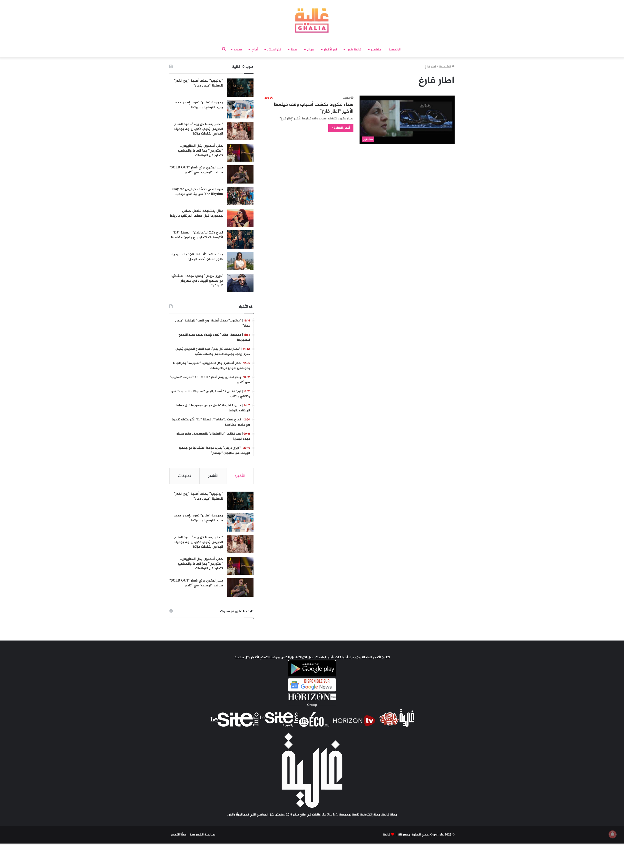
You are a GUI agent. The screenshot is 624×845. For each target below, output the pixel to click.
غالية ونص (354, 49)
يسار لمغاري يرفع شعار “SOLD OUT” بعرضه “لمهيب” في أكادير (196, 170)
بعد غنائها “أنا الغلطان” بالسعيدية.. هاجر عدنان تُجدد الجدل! (196, 257)
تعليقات (184, 476)
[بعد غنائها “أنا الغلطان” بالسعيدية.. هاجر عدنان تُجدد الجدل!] (240, 261)
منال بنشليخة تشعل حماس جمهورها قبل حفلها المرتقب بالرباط (196, 213)
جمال (310, 49)
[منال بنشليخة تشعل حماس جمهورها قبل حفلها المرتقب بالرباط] (240, 218)
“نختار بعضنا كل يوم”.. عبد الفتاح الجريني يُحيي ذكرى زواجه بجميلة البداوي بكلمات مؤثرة (198, 128)
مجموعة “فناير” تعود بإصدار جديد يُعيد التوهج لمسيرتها (198, 105)
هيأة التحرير (178, 834)
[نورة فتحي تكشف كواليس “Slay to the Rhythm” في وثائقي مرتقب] (240, 196)
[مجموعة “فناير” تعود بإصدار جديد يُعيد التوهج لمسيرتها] (240, 109)
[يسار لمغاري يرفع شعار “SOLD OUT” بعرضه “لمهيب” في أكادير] (240, 174)
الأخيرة (240, 476)
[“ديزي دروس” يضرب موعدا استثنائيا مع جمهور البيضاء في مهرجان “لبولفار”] (240, 283)
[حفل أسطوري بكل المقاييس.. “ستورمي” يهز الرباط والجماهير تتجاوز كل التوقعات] (240, 153)
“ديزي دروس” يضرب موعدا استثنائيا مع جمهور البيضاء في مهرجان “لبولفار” (197, 280)
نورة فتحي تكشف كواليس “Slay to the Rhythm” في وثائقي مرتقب (197, 191)
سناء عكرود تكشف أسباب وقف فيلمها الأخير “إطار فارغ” (313, 108)
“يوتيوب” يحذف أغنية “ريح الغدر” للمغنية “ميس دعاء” (198, 83)
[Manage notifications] (612, 834)
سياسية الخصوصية (202, 834)
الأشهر (213, 476)
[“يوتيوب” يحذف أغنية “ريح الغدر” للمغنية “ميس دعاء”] (240, 87)
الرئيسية (394, 49)
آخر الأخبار (330, 49)
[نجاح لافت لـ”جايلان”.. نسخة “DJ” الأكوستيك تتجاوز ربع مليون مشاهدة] (240, 239)
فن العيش (274, 49)
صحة (294, 49)
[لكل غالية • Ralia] (312, 20)
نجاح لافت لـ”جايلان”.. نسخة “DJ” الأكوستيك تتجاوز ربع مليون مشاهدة (197, 235)
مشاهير (376, 49)
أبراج (255, 49)
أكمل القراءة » (341, 128)
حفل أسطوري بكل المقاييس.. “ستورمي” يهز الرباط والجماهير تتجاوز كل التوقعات (200, 150)
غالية (346, 98)
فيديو (238, 49)
